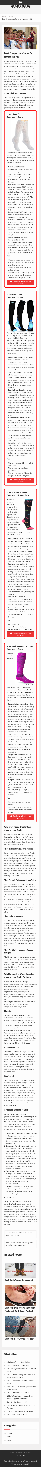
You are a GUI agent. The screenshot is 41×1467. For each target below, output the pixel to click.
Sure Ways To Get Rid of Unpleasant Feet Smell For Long (19, 1234)
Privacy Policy (20, 1455)
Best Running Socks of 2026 (17, 1402)
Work (9, 1440)
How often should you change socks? (20, 1411)
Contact (19, 1452)
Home (12, 1452)
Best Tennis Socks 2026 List (17, 1415)
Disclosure (27, 1452)
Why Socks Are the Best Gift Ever (18, 1362)
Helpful (9, 1433)
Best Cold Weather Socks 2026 (19, 1280)
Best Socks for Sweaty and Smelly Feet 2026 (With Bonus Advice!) (19, 1244)
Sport (9, 1437)
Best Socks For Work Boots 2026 (20, 1339)
